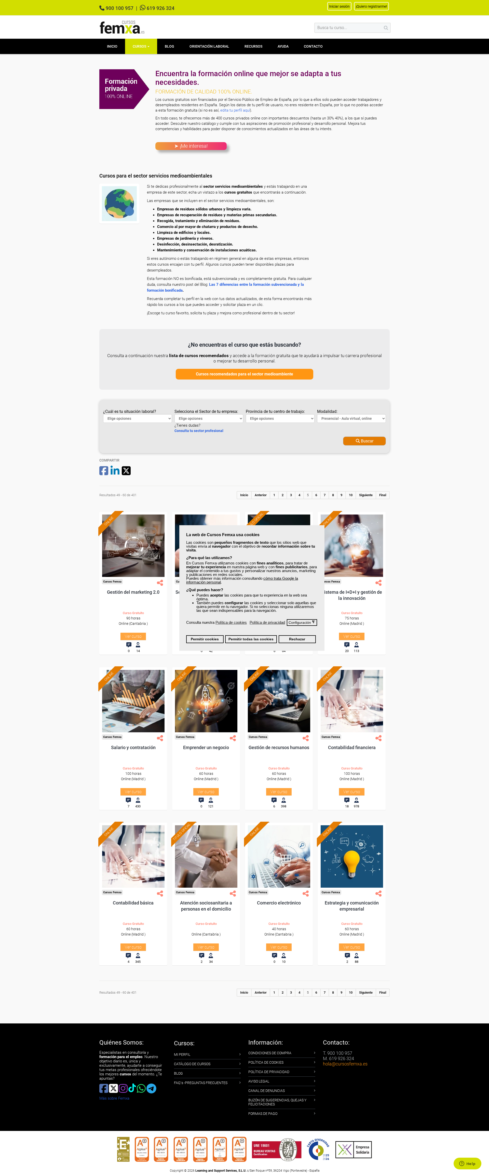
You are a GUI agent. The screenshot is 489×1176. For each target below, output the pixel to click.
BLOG (178, 1073)
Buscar (366, 441)
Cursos (140, 46)
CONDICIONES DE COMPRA (269, 1053)
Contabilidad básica (133, 902)
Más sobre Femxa (114, 1098)
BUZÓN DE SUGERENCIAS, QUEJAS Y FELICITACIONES (277, 1102)
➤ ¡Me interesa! (191, 146)
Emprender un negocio (206, 747)
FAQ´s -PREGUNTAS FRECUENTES (200, 1083)
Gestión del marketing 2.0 (133, 592)
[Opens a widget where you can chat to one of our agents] (467, 1164)
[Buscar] (386, 28)
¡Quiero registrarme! (371, 6)
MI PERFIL (182, 1054)
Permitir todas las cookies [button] (251, 639)
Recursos (253, 46)
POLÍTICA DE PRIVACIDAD (268, 1072)
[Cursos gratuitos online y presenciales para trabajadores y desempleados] (122, 27)
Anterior (261, 495)
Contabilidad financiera (352, 747)
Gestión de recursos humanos (279, 747)
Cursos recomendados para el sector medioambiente (244, 374)
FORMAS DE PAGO (262, 1114)
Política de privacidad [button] (267, 622)
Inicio (112, 46)
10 (350, 495)
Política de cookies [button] (231, 622)
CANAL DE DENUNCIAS (266, 1091)
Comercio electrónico (279, 902)
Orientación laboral (209, 46)
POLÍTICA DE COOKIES (265, 1062)
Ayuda (283, 46)
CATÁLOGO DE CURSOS (192, 1064)
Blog (169, 46)
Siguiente (366, 495)
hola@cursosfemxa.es (345, 1063)
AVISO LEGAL (258, 1081)
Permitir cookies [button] (205, 639)
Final (382, 495)
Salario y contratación (133, 747)
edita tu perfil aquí (235, 110)
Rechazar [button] (297, 639)
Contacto (313, 46)
